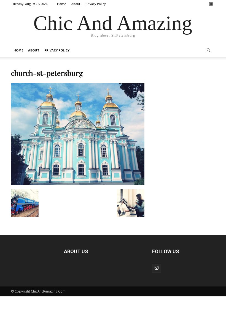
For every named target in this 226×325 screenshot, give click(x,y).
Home (61, 4)
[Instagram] (211, 4)
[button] (208, 50)
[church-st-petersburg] (77, 183)
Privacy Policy (95, 4)
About (75, 4)
